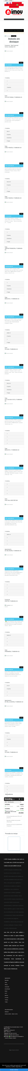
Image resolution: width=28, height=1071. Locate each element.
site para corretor (15, 1050)
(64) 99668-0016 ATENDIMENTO (17, 1036)
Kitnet (6, 991)
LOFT (6, 993)
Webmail (6, 1011)
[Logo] (14, 12)
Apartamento (7, 978)
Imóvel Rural (7, 989)
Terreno (6, 999)
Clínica (6, 984)
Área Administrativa (9, 1009)
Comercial (7, 986)
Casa (6, 982)
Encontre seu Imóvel (14, 30)
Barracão (7, 980)
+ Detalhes (7, 78)
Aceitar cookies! (14, 1069)
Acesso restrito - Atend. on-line (11, 1013)
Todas (6, 1001)
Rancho (6, 995)
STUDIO (6, 997)
